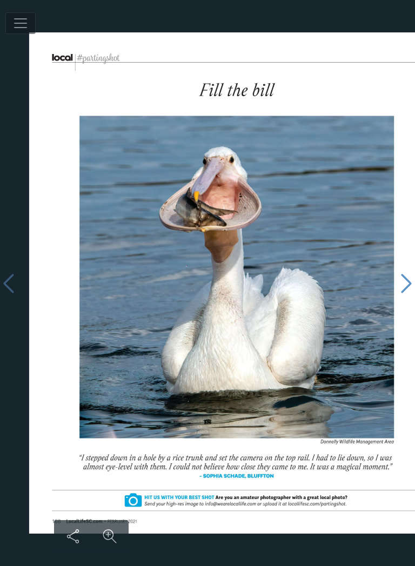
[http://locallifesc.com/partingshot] (276, 504)
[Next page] (406, 283)
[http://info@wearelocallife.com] (202, 503)
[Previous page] (8, 283)
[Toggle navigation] (20, 23)
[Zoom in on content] (109, 536)
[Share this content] (73, 536)
